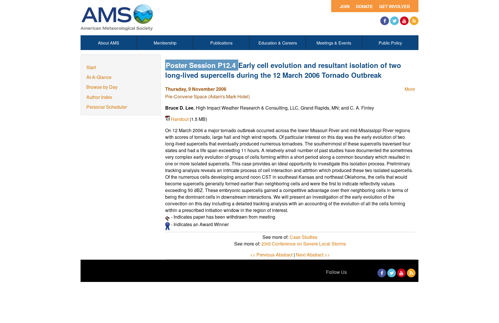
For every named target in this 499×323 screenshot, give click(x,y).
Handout (180, 119)
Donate (364, 6)
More (410, 89)
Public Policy (390, 43)
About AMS (108, 43)
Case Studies (303, 237)
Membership (165, 43)
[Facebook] (384, 20)
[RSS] (414, 20)
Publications (221, 43)
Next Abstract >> (313, 254)
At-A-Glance (98, 77)
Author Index (99, 97)
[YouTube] (404, 20)
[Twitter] (394, 20)
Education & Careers (277, 43)
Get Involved (394, 6)
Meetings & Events (333, 43)
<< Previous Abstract (271, 254)
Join (344, 6)
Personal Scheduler (106, 107)
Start (91, 67)
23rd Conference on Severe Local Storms (303, 243)
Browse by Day (102, 87)
